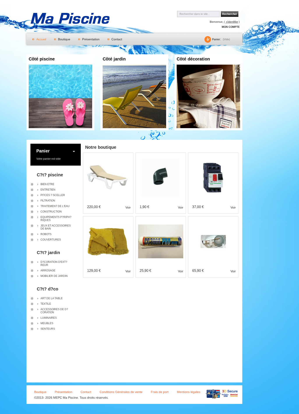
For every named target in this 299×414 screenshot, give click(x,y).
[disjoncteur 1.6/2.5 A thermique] (213, 156)
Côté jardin (114, 59)
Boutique (64, 39)
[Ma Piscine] (70, 19)
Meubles (46, 323)
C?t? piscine (50, 174)
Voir (128, 207)
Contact (116, 39)
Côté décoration (193, 59)
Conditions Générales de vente (121, 392)
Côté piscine (42, 59)
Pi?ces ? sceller (52, 195)
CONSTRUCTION (51, 211)
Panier (43, 151)
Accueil (41, 39)
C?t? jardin (48, 252)
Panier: (216, 39)
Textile (45, 303)
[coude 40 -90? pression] (160, 156)
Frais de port (160, 392)
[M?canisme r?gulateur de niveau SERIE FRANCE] (213, 220)
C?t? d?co (47, 289)
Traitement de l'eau (55, 206)
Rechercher (229, 14)
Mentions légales (188, 392)
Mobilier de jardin (54, 276)
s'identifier (231, 21)
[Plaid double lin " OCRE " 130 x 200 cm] (108, 220)
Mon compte (231, 26)
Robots (45, 234)
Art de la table (51, 298)
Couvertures (50, 239)
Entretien (47, 189)
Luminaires (48, 317)
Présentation (91, 39)
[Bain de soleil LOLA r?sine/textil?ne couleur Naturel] (108, 156)
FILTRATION (47, 200)
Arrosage (47, 270)
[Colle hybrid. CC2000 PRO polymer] (160, 220)
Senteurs (47, 328)
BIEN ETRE (47, 184)
